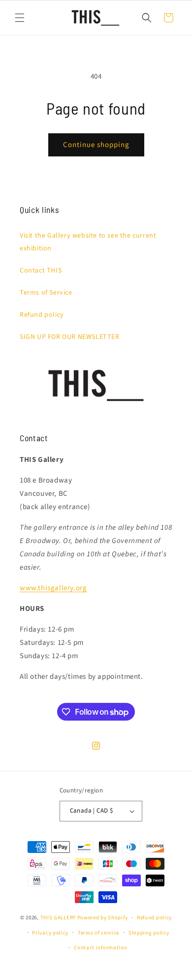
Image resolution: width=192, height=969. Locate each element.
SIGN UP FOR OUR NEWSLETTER (70, 337)
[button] (20, 18)
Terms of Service (46, 293)
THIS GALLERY (58, 917)
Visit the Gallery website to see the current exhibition (88, 242)
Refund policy (42, 315)
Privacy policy (50, 933)
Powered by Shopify (102, 917)
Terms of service (98, 933)
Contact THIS (41, 270)
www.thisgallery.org (53, 588)
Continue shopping (96, 145)
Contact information (100, 947)
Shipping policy (148, 933)
